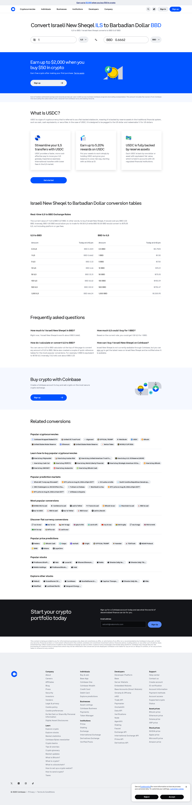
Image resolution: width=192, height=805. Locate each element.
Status (152, 703)
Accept (172, 797)
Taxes (48, 775)
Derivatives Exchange (89, 738)
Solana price (154, 719)
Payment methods (157, 693)
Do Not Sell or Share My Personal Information (60, 715)
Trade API (119, 700)
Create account (156, 682)
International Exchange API (127, 736)
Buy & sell (84, 675)
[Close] (186, 786)
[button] (46, 9)
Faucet (118, 728)
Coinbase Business (88, 708)
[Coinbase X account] (11, 783)
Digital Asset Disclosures (57, 720)
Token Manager (87, 715)
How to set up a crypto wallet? (59, 768)
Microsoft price (156, 738)
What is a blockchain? (55, 765)
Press (48, 689)
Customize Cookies (177, 789)
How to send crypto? (55, 772)
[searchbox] (83, 39)
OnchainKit (119, 707)
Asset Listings (86, 705)
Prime (82, 724)
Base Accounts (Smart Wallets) (128, 689)
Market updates (53, 754)
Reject (146, 797)
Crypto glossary (53, 750)
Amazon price (155, 742)
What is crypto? (52, 761)
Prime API (119, 739)
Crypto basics (52, 743)
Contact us (154, 678)
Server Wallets (121, 682)
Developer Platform (123, 675)
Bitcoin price (154, 712)
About (48, 675)
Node (117, 718)
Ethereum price (156, 715)
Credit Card (85, 689)
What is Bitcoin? (53, 757)
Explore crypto (52, 729)
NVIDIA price (154, 731)
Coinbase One (86, 682)
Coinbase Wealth (87, 686)
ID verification (155, 686)
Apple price (154, 735)
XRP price (153, 723)
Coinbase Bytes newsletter (58, 740)
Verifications (120, 714)
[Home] (13, 9)
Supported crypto (157, 700)
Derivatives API (121, 743)
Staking (83, 727)
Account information (158, 689)
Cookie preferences (54, 711)
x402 (117, 696)
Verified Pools (86, 742)
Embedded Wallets (123, 686)
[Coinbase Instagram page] (26, 783)
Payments (84, 712)
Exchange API (121, 732)
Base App (84, 678)
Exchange (84, 731)
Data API (118, 711)
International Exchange (90, 735)
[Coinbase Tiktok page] (33, 783)
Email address (105, 619)
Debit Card (85, 693)
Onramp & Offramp (123, 693)
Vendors (49, 700)
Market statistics (53, 736)
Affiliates (50, 682)
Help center (154, 675)
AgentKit (118, 721)
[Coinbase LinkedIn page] (19, 783)
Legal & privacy (52, 703)
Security (49, 693)
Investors (50, 696)
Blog (48, 686)
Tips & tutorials (52, 747)
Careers (49, 678)
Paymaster (119, 703)
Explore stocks (52, 732)
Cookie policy (52, 707)
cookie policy (146, 787)
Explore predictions (89, 696)
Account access (156, 696)
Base (117, 678)
